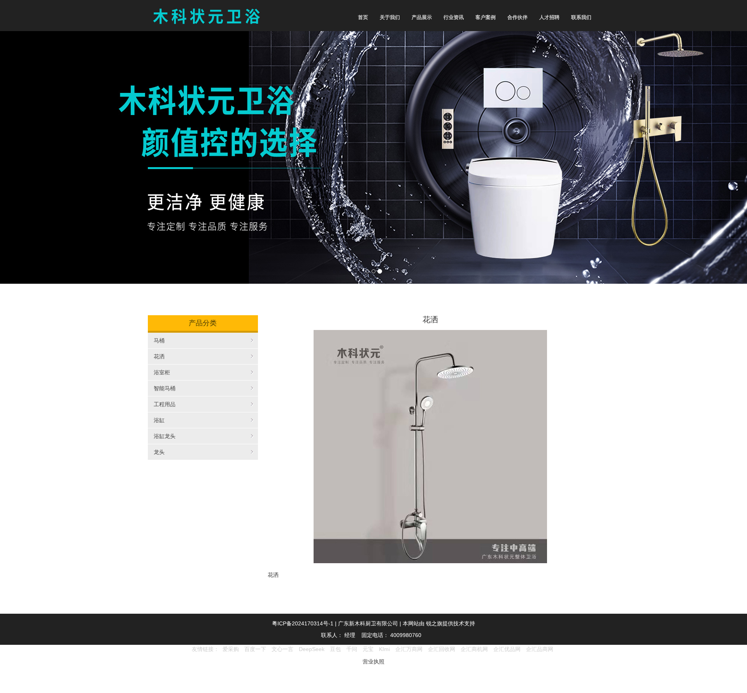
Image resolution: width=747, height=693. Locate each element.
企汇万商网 (409, 649)
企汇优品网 (507, 649)
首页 (363, 17)
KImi (384, 649)
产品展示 (422, 17)
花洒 (159, 356)
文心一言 (282, 649)
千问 (351, 649)
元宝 (368, 649)
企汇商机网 (474, 649)
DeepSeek (312, 649)
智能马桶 (164, 388)
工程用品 (164, 404)
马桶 (159, 340)
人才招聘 (549, 17)
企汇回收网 (441, 649)
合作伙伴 (517, 17)
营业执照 (373, 661)
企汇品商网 (539, 649)
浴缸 (159, 420)
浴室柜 (162, 372)
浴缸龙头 (164, 436)
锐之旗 (434, 623)
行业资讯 (454, 17)
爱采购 (231, 649)
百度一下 (255, 649)
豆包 (335, 649)
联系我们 (581, 17)
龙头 (159, 452)
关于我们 (390, 17)
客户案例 (485, 17)
